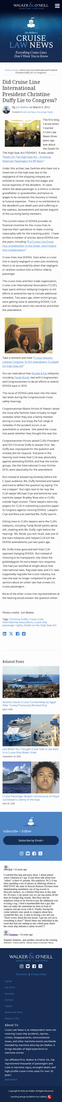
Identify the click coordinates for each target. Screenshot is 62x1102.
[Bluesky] (28, 853)
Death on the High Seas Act (40, 625)
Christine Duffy (18, 619)
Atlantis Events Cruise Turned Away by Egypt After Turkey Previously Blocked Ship (29, 704)
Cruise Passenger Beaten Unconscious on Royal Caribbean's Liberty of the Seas (31, 798)
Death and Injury (28, 112)
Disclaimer (22, 974)
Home (8, 70)
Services (9, 993)
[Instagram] (21, 853)
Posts (15, 70)
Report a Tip (12, 1018)
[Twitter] (40, 853)
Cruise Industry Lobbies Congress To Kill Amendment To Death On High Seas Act (30, 362)
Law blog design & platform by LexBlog (29, 1096)
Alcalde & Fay (39, 373)
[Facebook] (34, 853)
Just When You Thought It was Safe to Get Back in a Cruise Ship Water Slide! (31, 751)
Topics (8, 1006)
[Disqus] (31, 903)
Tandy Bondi (21, 377)
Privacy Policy (38, 974)
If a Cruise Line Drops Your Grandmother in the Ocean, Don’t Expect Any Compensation (29, 246)
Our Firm (10, 987)
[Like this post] (17, 634)
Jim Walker (22, 107)
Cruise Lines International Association (23, 620)
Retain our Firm (13, 1012)
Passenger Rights (45, 112)
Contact (9, 999)
